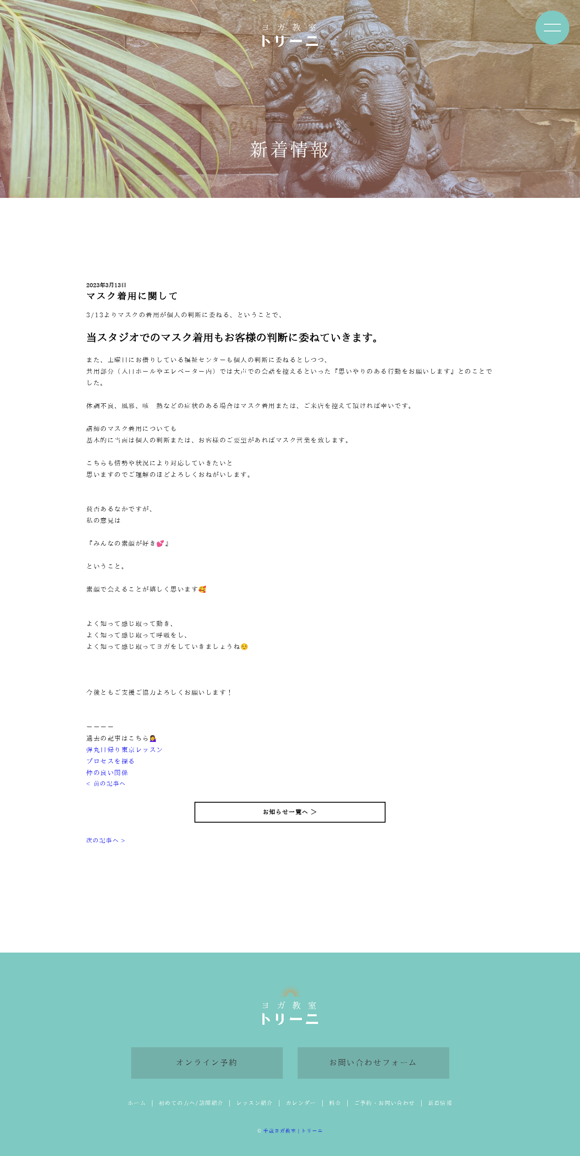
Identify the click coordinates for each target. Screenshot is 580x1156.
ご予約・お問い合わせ (384, 1103)
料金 (335, 1103)
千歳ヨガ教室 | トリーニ (293, 1130)
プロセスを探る (110, 761)
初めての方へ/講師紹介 (191, 1103)
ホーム (137, 1103)
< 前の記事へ (106, 784)
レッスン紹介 (254, 1103)
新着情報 (440, 1103)
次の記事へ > (106, 840)
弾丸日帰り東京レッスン (124, 750)
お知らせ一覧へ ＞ (290, 812)
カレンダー (301, 1103)
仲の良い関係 (107, 773)
